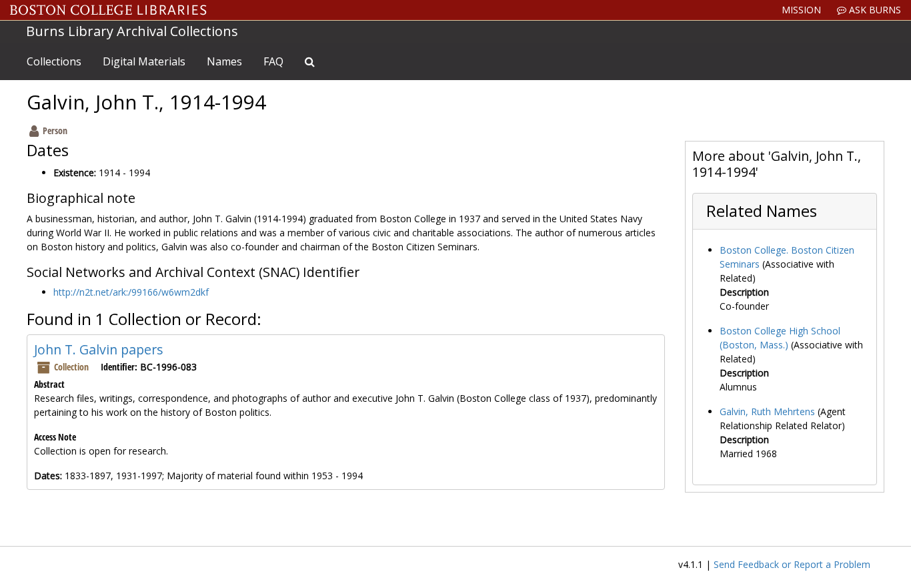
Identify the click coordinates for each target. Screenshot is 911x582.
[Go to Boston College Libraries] (108, 10)
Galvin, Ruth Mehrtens (767, 411)
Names (224, 61)
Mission (801, 9)
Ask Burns (873, 9)
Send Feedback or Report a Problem (792, 564)
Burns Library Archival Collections (132, 31)
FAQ (273, 61)
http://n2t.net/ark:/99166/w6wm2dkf (131, 292)
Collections (54, 61)
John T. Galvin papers (98, 349)
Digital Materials (144, 61)
